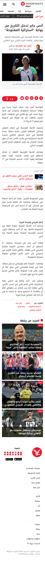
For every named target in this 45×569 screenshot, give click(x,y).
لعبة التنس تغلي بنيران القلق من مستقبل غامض (17, 177)
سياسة (28, 11)
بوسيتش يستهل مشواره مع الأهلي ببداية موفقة (25, 432)
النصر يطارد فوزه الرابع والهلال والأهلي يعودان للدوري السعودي (22, 403)
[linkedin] (10, 453)
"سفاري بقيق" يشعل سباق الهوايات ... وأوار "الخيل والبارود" (17, 188)
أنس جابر (19, 303)
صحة (38, 534)
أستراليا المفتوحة (34, 306)
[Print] (22, 98)
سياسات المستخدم (33, 468)
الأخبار (38, 11)
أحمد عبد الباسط (23, 46)
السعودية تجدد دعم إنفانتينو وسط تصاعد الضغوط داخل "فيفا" (23, 346)
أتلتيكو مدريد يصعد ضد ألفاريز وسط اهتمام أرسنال (24, 374)
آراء (19, 11)
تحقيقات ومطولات (33, 538)
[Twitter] (18, 453)
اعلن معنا (36, 487)
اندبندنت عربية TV (33, 543)
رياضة (23, 320)
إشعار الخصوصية (34, 473)
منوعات (37, 524)
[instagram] (15, 453)
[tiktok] (7, 453)
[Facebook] (21, 453)
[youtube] (13, 453)
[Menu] (5, 4)
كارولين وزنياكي (35, 310)
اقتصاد (11, 11)
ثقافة (38, 515)
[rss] (5, 453)
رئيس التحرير (35, 478)
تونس (28, 303)
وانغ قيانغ (21, 306)
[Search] (14, 4)
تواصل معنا (36, 482)
